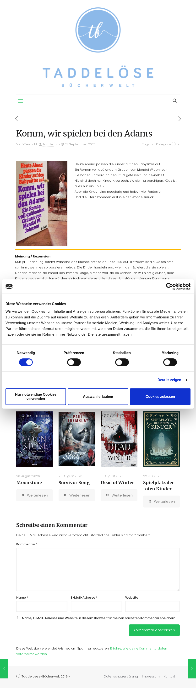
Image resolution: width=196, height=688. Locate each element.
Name (22, 597)
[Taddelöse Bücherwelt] (98, 47)
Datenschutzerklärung (121, 676)
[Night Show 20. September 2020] (4, 668)
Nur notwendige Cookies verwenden (35, 396)
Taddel (48, 144)
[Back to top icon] (173, 678)
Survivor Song (74, 482)
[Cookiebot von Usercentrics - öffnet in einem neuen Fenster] (170, 286)
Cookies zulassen (160, 396)
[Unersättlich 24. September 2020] (192, 668)
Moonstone (29, 482)
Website (131, 597)
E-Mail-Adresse (84, 597)
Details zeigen (169, 380)
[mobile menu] (20, 101)
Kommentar (27, 544)
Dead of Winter (117, 482)
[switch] (74, 362)
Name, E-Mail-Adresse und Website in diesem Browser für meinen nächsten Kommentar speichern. (99, 618)
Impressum (151, 676)
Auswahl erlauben (98, 396)
